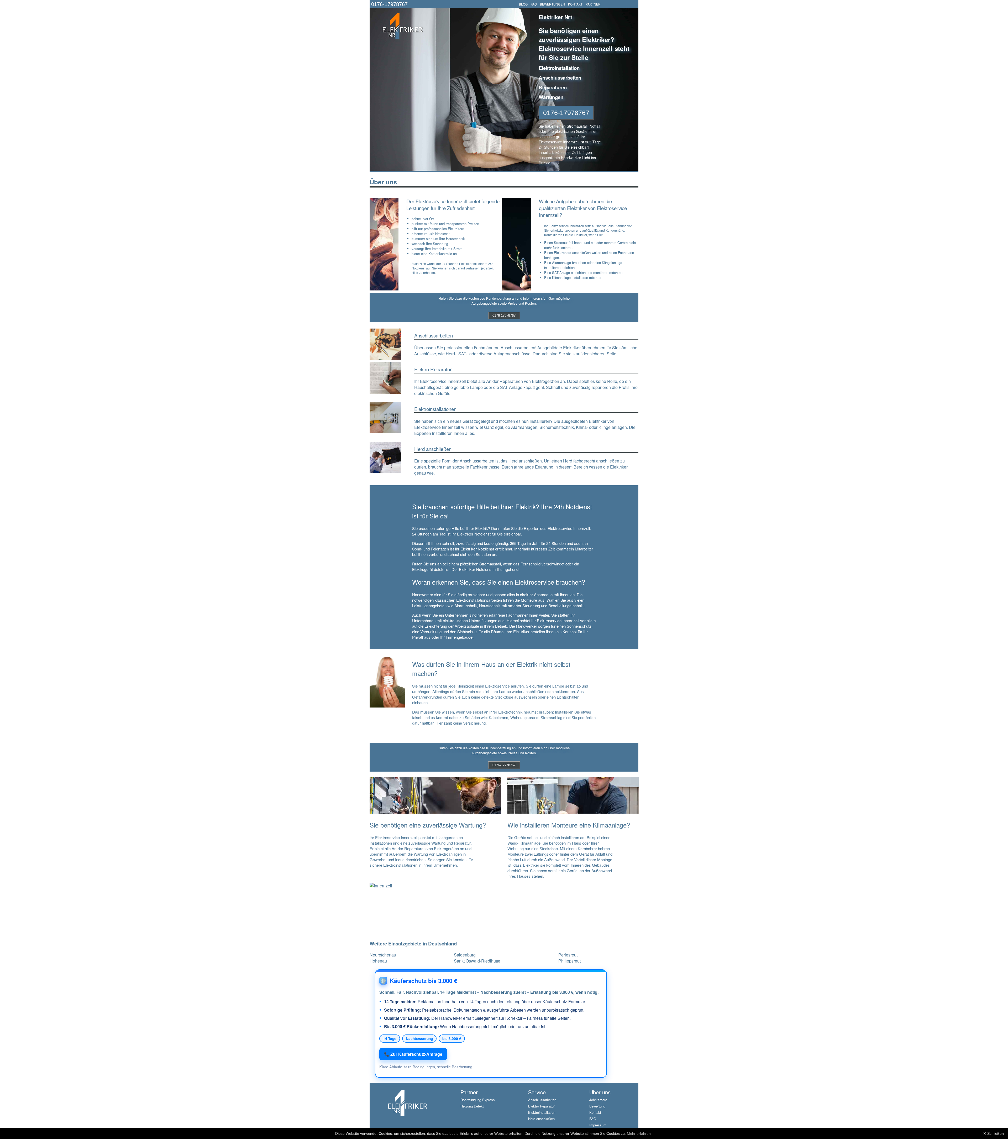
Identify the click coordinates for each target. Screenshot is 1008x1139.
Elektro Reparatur (541, 1106)
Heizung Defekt (472, 1106)
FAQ (534, 4)
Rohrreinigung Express (477, 1099)
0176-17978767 (389, 4)
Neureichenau (383, 955)
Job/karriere (598, 1099)
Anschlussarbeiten (542, 1099)
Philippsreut (569, 961)
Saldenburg (465, 955)
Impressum (597, 1124)
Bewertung (597, 1106)
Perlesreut (568, 955)
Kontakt (595, 1112)
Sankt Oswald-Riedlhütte (477, 961)
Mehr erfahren (639, 1133)
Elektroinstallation (541, 1112)
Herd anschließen (541, 1118)
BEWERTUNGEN (552, 4)
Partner (469, 1092)
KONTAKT (575, 4)
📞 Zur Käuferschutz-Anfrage (413, 1054)
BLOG (523, 4)
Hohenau (378, 961)
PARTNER (593, 4)
